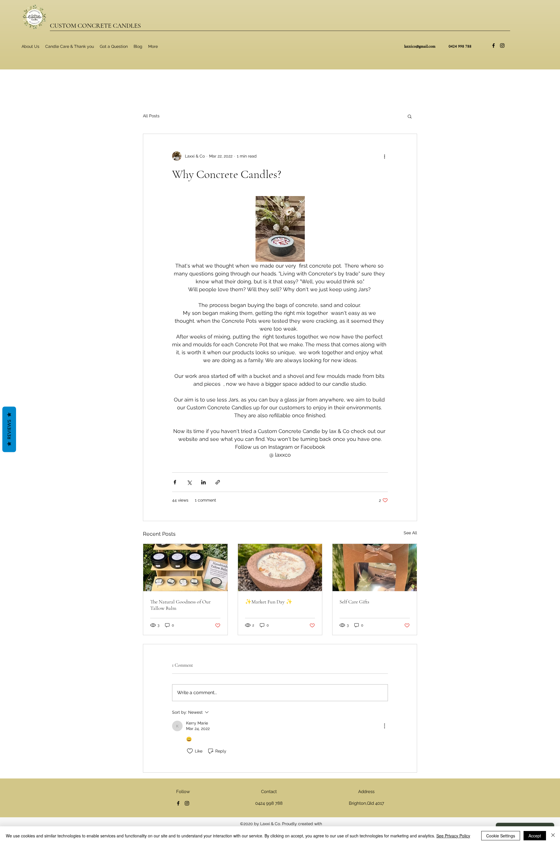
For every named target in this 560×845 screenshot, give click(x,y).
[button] (409, 116)
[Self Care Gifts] (374, 567)
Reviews (9, 429)
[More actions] (384, 156)
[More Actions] (384, 725)
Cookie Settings (500, 836)
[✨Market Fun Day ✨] (280, 567)
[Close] (553, 835)
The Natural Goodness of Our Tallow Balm (180, 604)
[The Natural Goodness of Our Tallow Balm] (185, 567)
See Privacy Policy (453, 836)
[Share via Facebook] (175, 482)
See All (410, 532)
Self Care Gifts (354, 601)
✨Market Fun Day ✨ (268, 601)
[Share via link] (217, 482)
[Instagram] (502, 45)
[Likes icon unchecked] (190, 751)
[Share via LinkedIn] (203, 482)
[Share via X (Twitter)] (189, 482)
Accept (534, 836)
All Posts (151, 116)
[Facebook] (493, 45)
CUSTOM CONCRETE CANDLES (95, 25)
